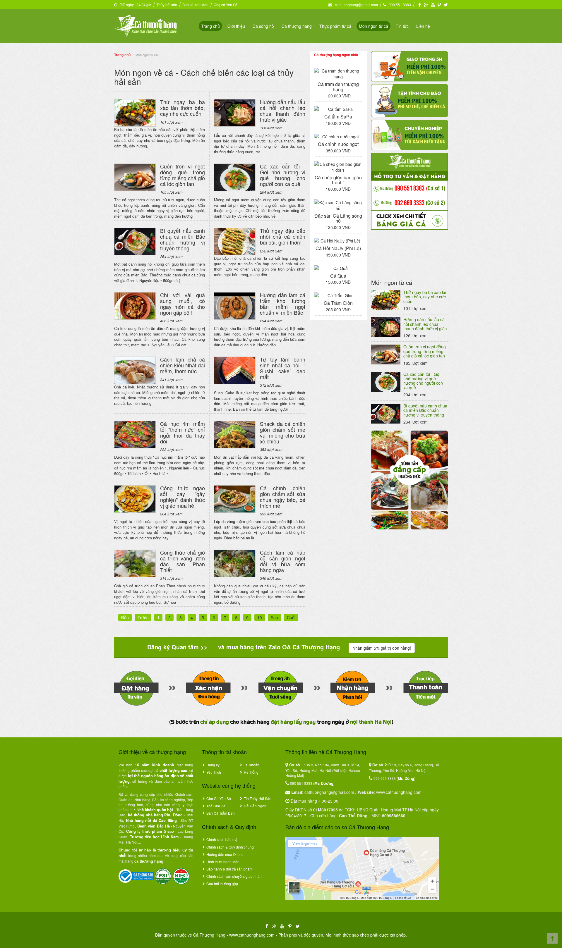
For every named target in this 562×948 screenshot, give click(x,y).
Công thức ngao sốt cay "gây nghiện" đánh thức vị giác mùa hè (182, 496)
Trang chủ (210, 26)
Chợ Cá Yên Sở (218, 798)
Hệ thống (251, 772)
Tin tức (402, 26)
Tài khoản (251, 764)
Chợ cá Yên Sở (225, 4)
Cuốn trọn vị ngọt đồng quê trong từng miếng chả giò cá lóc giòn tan (182, 174)
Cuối (291, 617)
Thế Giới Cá (215, 805)
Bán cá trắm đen (195, 4)
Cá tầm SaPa (338, 116)
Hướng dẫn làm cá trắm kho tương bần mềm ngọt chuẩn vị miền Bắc (282, 303)
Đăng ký (213, 764)
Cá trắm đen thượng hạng (338, 87)
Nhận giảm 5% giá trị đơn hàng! (381, 648)
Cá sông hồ (263, 26)
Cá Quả (338, 275)
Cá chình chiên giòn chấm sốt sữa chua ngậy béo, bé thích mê (282, 496)
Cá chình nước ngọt (338, 144)
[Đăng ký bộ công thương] (136, 875)
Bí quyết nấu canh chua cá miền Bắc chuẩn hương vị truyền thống (182, 239)
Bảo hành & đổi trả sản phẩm (229, 868)
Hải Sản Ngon (255, 805)
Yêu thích (213, 772)
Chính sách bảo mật (222, 839)
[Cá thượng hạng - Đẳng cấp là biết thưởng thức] (145, 25)
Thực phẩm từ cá (335, 26)
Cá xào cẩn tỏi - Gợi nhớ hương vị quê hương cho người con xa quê (282, 174)
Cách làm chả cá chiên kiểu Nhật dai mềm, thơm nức (182, 365)
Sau (274, 617)
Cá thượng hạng (297, 26)
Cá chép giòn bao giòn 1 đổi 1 (338, 180)
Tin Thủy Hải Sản (257, 798)
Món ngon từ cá (373, 26)
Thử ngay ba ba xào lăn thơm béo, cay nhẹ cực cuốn (182, 107)
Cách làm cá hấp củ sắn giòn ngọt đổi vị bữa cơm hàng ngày (282, 560)
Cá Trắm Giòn (338, 303)
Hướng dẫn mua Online (225, 854)
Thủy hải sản (167, 4)
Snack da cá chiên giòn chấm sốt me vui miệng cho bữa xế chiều (282, 432)
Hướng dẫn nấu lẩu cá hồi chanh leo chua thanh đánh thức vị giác (282, 110)
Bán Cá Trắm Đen (220, 813)
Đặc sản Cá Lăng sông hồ (338, 218)
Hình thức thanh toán (222, 861)
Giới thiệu (236, 26)
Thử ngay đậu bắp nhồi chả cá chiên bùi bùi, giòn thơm (282, 236)
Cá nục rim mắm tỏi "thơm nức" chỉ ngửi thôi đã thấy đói (182, 432)
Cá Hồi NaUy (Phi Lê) (338, 248)
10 (259, 617)
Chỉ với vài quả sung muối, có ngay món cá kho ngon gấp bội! (182, 303)
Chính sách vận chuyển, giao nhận (234, 876)
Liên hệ (423, 26)
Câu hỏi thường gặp (222, 883)
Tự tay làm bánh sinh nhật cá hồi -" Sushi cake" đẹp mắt (282, 367)
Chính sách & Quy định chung (230, 846)
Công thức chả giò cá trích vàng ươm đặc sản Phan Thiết (182, 560)
